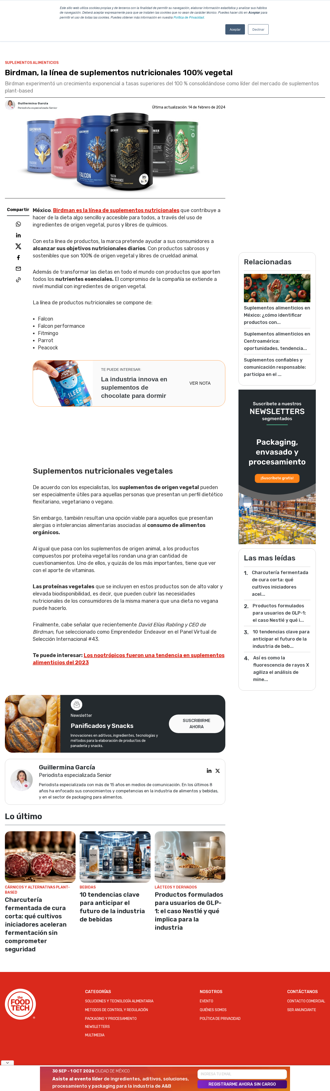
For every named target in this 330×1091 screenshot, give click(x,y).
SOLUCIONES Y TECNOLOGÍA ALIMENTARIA (119, 1001)
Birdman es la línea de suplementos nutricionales (116, 210)
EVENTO (206, 1001)
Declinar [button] (258, 29)
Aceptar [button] (235, 29)
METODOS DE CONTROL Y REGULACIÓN (116, 1010)
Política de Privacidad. (189, 17)
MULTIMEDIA (94, 1035)
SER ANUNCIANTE (301, 1010)
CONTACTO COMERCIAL (306, 1001)
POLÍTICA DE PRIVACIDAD (220, 1019)
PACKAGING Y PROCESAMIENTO (111, 1019)
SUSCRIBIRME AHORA (196, 723)
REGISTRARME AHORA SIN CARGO (242, 1084)
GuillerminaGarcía (33, 103)
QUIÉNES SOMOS (213, 1010)
